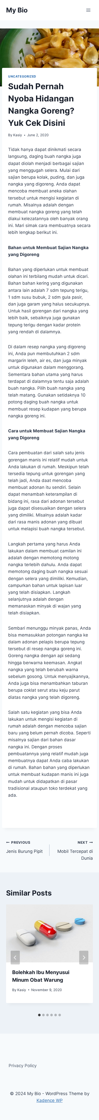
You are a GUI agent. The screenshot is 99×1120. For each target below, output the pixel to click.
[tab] (39, 1015)
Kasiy (17, 135)
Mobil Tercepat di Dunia (75, 850)
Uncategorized (22, 76)
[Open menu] (88, 10)
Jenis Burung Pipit (24, 847)
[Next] (83, 957)
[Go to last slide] (15, 957)
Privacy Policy (23, 1065)
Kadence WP (50, 1100)
